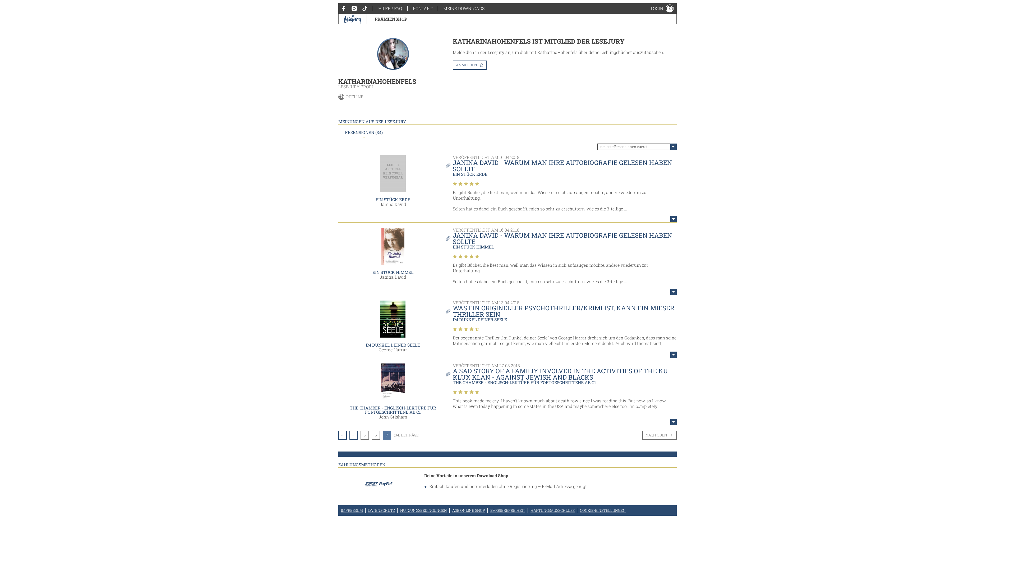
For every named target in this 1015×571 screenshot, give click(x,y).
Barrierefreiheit (507, 510)
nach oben (656, 435)
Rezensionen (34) (364, 132)
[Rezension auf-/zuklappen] (673, 219)
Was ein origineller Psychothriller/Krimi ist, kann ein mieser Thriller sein (563, 311)
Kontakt (422, 8)
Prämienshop (391, 19)
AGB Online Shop (468, 510)
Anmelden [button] (466, 64)
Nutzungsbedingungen (423, 510)
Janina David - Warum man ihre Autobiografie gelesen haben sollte (562, 165)
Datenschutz (381, 510)
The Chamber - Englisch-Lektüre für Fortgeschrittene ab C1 (393, 410)
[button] (662, 8)
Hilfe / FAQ (390, 8)
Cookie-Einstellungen (603, 510)
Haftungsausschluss (552, 510)
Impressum (352, 510)
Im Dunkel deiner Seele (393, 345)
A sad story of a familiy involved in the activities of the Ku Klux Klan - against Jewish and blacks (560, 374)
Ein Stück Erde (393, 199)
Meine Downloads (464, 8)
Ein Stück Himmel (392, 272)
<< (342, 435)
